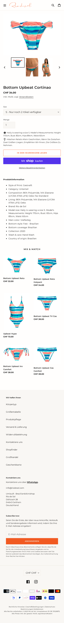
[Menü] (5, 5)
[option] (18, 62)
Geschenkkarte (13, 464)
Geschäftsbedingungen (35, 607)
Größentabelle (13, 412)
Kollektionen (38, 609)
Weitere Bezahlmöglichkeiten (32, 168)
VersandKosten (46, 614)
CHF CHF (31, 572)
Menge (6, 120)
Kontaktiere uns (14, 442)
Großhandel (12, 457)
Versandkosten (26, 97)
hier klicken (20, 556)
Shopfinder (11, 449)
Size (5, 107)
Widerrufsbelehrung (16, 434)
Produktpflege (13, 419)
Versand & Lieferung (16, 427)
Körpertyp (11, 404)
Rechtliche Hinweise (16, 607)
